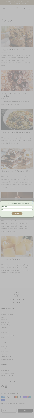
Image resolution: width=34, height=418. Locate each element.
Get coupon (17, 213)
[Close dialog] (32, 202)
